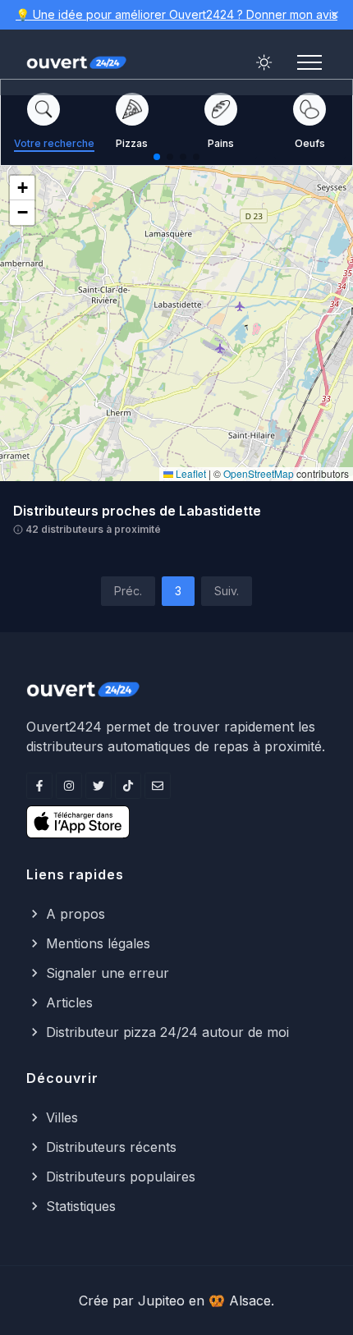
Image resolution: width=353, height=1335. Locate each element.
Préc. (128, 591)
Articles (69, 1002)
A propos (75, 914)
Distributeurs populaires (120, 1176)
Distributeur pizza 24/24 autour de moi (167, 1032)
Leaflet (189, 473)
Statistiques (81, 1206)
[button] (22, 188)
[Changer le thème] (264, 62)
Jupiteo (161, 1300)
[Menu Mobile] (309, 62)
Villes (62, 1117)
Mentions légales (98, 943)
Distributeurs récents (111, 1147)
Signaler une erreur (107, 973)
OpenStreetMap (258, 473)
